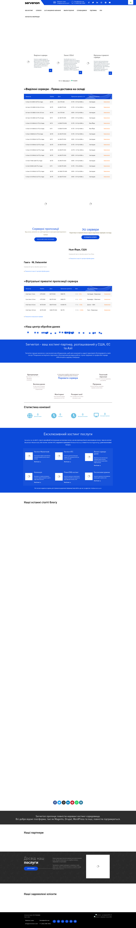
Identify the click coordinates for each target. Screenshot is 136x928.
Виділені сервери (40, 55)
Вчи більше (37, 461)
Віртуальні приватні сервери (101, 56)
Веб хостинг (29, 10)
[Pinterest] (72, 802)
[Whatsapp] (77, 802)
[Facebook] (55, 802)
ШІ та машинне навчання (52, 10)
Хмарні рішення (69, 10)
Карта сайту (27, 917)
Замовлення (107, 102)
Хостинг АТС (68, 452)
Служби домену (82, 10)
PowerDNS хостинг (71, 472)
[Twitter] (59, 802)
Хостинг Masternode (41, 452)
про (101, 10)
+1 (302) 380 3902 (79, 3)
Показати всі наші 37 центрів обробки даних (82, 258)
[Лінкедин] (68, 802)
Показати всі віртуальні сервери (34, 316)
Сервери (38, 10)
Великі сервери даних (100, 453)
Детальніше (50, 70)
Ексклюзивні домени (102, 472)
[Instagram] (64, 802)
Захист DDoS (69, 55)
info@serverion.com (63, 3)
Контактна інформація (32, 16)
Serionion (38, 915)
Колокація (38, 472)
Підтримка (93, 10)
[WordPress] (81, 802)
